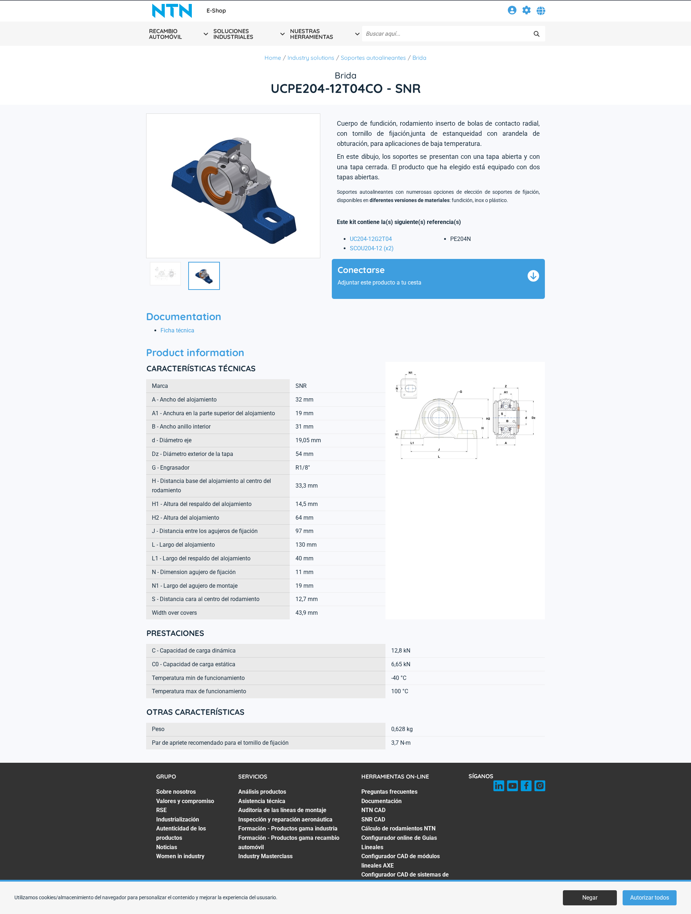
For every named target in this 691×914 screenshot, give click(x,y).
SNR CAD (373, 819)
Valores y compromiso (185, 801)
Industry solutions (311, 57)
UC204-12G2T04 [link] (371, 239)
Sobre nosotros (176, 791)
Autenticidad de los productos (181, 833)
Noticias (166, 847)
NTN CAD (373, 810)
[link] (512, 11)
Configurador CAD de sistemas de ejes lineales (405, 879)
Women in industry (180, 856)
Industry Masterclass (265, 856)
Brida (419, 57)
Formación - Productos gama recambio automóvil (288, 842)
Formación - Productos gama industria (288, 828)
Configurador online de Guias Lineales (399, 842)
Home (273, 57)
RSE (161, 810)
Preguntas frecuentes (389, 791)
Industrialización (177, 819)
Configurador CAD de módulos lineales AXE (400, 861)
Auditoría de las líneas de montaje (282, 810)
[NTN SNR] (172, 11)
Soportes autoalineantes (373, 57)
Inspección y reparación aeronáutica (285, 819)
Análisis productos (262, 791)
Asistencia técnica (261, 801)
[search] (536, 34)
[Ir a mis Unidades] (526, 11)
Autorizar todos (649, 897)
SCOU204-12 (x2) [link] (372, 248)
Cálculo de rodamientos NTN (398, 828)
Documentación (381, 801)
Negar (589, 897)
